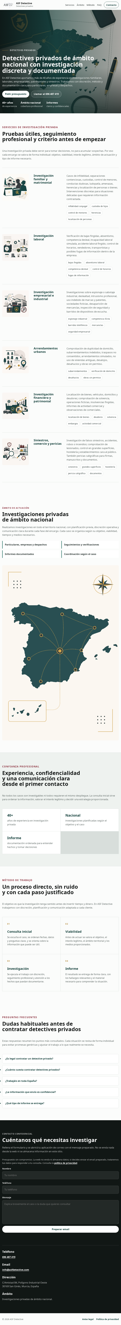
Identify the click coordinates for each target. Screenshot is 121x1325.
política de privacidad (65, 1162)
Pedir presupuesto (15, 94)
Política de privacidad (107, 1319)
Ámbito (80, 4)
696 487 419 (8, 1257)
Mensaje (6, 1197)
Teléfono (6, 1183)
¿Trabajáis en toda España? (21, 1081)
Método (91, 4)
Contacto (111, 4)
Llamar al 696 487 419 (46, 94)
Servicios (69, 4)
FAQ (99, 4)
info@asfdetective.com (15, 1269)
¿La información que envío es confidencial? (30, 1092)
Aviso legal (88, 1319)
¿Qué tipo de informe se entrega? (24, 1103)
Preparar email (60, 1229)
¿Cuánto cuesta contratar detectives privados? (32, 1069)
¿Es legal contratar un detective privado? (29, 1058)
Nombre (6, 1168)
